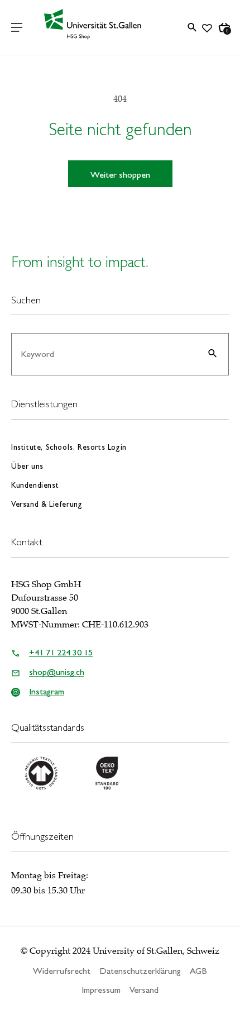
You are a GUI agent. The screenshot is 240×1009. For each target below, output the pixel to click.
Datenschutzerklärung (140, 970)
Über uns (27, 465)
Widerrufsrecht (61, 970)
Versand (144, 989)
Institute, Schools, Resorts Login (69, 446)
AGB (198, 970)
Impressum (101, 989)
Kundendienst (35, 484)
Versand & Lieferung (46, 503)
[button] (16, 27)
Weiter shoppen (120, 174)
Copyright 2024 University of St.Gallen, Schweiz (124, 950)
